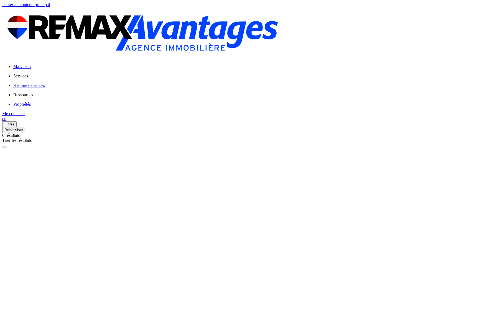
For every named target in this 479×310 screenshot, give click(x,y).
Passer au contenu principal (26, 4)
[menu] (245, 76)
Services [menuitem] (20, 76)
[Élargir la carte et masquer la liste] (4, 147)
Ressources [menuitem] (23, 94)
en (4, 118)
